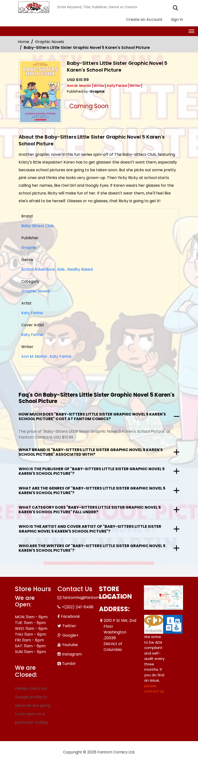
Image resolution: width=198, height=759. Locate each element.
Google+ (70, 635)
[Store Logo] (33, 7)
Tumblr (69, 663)
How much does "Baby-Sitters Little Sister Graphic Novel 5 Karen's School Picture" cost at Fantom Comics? (92, 416)
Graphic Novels (49, 42)
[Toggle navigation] (191, 31)
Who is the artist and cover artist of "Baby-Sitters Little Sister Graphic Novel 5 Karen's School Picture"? (90, 529)
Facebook (70, 616)
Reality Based (79, 269)
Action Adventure (38, 269)
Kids (60, 269)
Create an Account (144, 19)
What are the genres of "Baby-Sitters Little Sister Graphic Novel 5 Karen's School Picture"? (92, 490)
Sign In (176, 19)
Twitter (69, 626)
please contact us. (154, 688)
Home (23, 42)
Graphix (28, 247)
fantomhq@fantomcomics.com (93, 597)
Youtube (70, 644)
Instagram (72, 654)
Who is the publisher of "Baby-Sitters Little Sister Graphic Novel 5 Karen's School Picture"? (92, 471)
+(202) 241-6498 (77, 607)
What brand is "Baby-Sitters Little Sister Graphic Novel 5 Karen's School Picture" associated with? (91, 452)
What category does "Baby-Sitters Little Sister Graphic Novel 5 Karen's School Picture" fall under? (90, 510)
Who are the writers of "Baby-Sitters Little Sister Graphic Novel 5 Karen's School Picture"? (92, 548)
